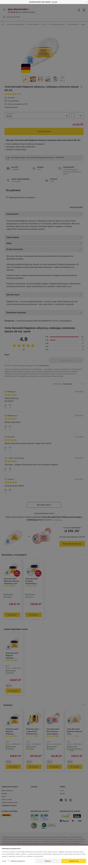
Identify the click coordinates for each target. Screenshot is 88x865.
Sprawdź (54, 2)
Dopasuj (48, 861)
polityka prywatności (17, 861)
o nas (4, 861)
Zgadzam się (73, 861)
